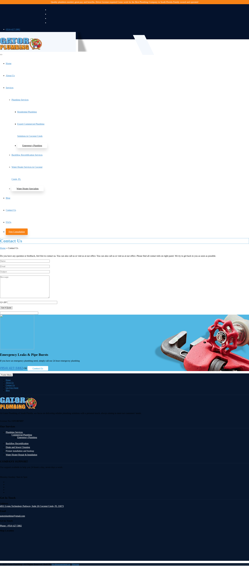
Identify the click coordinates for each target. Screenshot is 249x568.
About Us (10, 75)
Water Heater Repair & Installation (21, 454)
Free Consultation (17, 231)
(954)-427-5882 (13, 29)
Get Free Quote (12, 388)
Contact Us (11, 210)
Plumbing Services (20, 100)
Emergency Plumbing (32, 145)
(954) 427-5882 (11, 368)
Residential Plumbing (27, 112)
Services (9, 87)
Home (8, 63)
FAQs (8, 222)
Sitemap (75, 564)
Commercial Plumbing (22, 435)
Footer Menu (6, 375)
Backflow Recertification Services (27, 155)
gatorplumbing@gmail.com (12, 516)
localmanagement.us (61, 564)
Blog (8, 198)
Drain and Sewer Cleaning (18, 447)
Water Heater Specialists (28, 188)
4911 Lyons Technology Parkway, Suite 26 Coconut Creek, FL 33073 (32, 506)
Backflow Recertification (17, 443)
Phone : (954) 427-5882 (11, 525)
